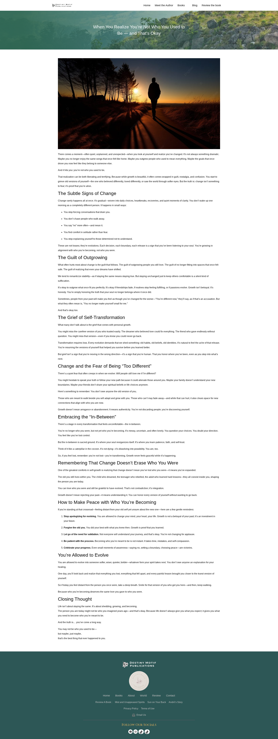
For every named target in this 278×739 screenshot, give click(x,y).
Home (146, 5)
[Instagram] (135, 731)
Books (181, 5)
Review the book (211, 5)
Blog (194, 5)
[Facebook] (130, 731)
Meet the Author (164, 5)
